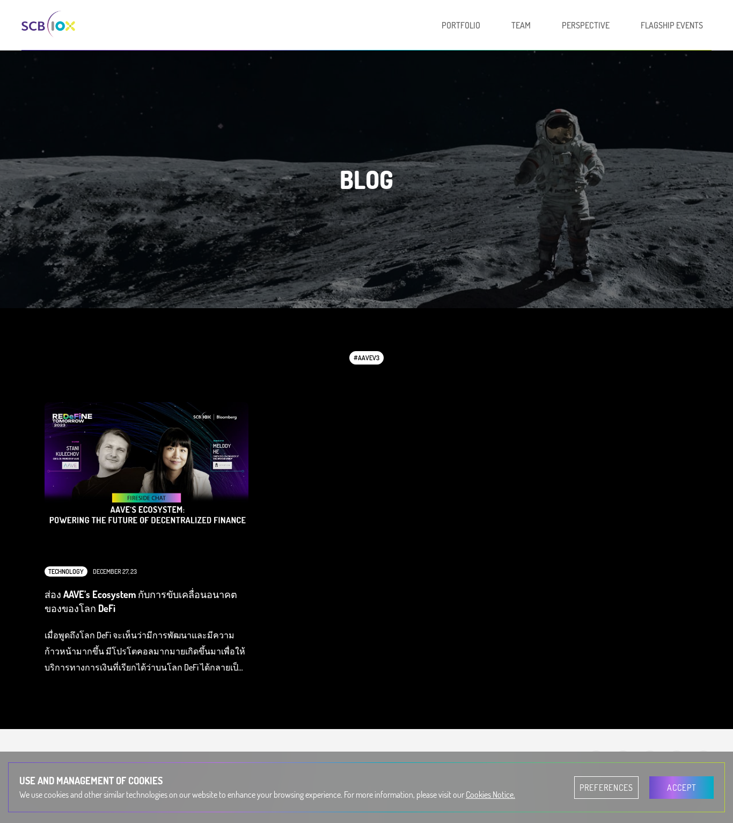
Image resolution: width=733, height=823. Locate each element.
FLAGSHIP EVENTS (672, 25)
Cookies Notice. (490, 794)
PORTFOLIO (461, 25)
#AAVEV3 (366, 358)
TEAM (521, 25)
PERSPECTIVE (586, 25)
